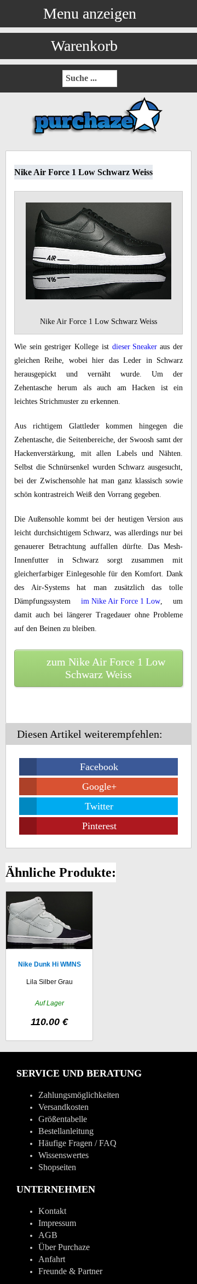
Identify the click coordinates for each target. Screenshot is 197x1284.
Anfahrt (51, 1259)
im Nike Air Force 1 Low (120, 601)
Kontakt (52, 1211)
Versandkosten (63, 1107)
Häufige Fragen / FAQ (77, 1143)
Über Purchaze (64, 1247)
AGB (47, 1235)
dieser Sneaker (134, 347)
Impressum (57, 1223)
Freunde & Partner (70, 1271)
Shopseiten (57, 1167)
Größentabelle (62, 1119)
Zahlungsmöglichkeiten (78, 1095)
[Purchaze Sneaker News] (98, 135)
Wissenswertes (63, 1155)
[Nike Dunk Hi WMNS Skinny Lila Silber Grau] (49, 966)
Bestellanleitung (66, 1131)
